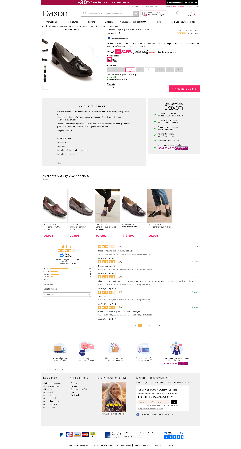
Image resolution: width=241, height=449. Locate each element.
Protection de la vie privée (103, 445)
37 (120, 69)
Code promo (156, 445)
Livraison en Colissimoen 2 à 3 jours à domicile (168, 121)
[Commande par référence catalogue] (144, 13)
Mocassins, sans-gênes (68, 26)
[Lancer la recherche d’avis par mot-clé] (89, 294)
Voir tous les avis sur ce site (66, 264)
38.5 (150, 69)
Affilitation (169, 445)
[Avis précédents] (136, 325)
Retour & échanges (52, 386)
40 (170, 69)
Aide (190, 6)
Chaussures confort (79, 389)
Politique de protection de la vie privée (150, 409)
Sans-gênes (83, 26)
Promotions (51, 21)
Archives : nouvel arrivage (183, 21)
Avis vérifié (197, 246)
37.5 (130, 69)
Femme (91, 21)
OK (174, 402)
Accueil (44, 26)
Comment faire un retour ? (153, 6)
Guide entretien (50, 404)
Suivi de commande (134, 6)
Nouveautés (72, 21)
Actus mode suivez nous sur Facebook (157, 414)
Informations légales (123, 445)
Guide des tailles (50, 398)
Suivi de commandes (52, 383)
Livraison (48, 389)
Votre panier (193, 16)
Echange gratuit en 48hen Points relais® (168, 128)
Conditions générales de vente (78, 445)
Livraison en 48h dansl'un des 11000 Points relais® (170, 114)
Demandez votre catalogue (114, 414)
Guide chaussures (51, 401)
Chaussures (133, 21)
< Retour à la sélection (188, 30)
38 (140, 69)
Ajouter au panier (187, 88)
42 (179, 69)
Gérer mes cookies (141, 445)
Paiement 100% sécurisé (168, 140)
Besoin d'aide (49, 407)
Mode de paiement (52, 395)
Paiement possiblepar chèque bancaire (166, 135)
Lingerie (109, 21)
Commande (49, 392)
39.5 (160, 69)
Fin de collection (77, 395)
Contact (197, 6)
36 (111, 69)
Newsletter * (176, 6)
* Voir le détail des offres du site (52, 370)
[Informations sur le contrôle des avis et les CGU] (78, 260)
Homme (157, 21)
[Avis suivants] (164, 325)
